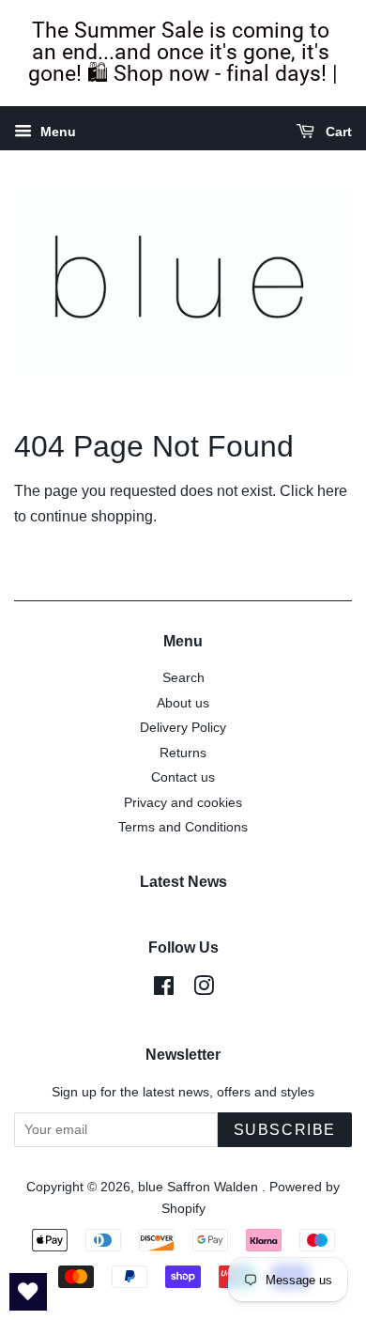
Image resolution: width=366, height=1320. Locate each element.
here (332, 491)
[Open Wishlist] (28, 1292)
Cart (337, 131)
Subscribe (285, 1130)
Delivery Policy (183, 728)
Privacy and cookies (183, 803)
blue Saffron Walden (200, 1187)
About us (183, 703)
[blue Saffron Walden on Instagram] (203, 990)
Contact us (183, 777)
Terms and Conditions (183, 827)
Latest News (183, 882)
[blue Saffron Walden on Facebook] (164, 990)
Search (183, 678)
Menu (56, 131)
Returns (183, 753)
